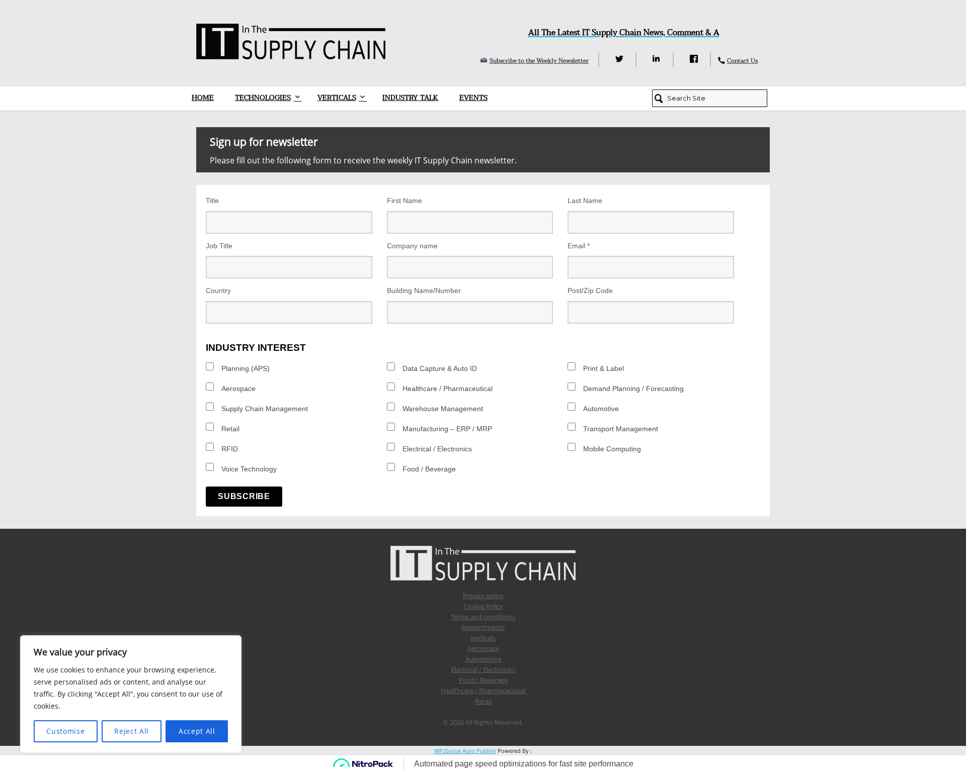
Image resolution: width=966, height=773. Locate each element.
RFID (229, 449)
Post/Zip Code (590, 290)
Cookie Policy (483, 606)
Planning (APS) (245, 368)
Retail (230, 429)
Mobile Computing (612, 449)
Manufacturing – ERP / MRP (447, 429)
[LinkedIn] (658, 59)
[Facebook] (695, 59)
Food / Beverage (429, 469)
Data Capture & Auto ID (440, 368)
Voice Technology (249, 469)
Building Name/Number (424, 290)
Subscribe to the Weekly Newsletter (539, 61)
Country (218, 290)
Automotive (601, 409)
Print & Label (603, 368)
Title (212, 201)
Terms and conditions (483, 616)
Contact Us (742, 61)
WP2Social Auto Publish (465, 750)
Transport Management (620, 429)
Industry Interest (256, 347)
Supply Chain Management (264, 409)
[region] (131, 694)
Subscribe (244, 496)
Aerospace (238, 388)
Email (579, 246)
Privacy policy (483, 595)
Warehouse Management (443, 409)
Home (203, 98)
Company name (412, 246)
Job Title (219, 246)
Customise (65, 731)
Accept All (197, 731)
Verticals (336, 98)
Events (473, 98)
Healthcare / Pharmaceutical (448, 388)
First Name (404, 201)
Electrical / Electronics (437, 449)
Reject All (131, 731)
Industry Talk (410, 98)
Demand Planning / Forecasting (633, 388)
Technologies (263, 98)
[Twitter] (620, 59)
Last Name (585, 201)
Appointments (483, 627)
